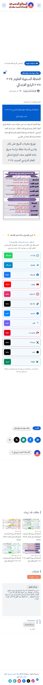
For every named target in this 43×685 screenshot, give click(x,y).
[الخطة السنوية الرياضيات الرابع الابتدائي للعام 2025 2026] (11, 524)
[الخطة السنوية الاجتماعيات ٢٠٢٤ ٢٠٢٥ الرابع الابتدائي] (11, 548)
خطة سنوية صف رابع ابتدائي (30, 73)
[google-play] (14, 681)
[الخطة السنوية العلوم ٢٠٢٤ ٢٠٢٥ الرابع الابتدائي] (31, 548)
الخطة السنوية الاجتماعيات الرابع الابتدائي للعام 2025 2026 (31, 536)
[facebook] (24, 681)
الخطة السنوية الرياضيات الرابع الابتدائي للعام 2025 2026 (12, 536)
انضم (7, 313)
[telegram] (10, 681)
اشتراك (7, 284)
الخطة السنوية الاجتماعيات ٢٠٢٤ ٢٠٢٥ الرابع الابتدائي (12, 559)
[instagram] (33, 681)
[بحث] (4, 5)
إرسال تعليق (33, 587)
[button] (30, 440)
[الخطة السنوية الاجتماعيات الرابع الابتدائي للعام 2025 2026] (31, 524)
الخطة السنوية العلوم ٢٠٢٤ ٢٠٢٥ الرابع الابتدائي (31, 559)
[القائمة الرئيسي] (39, 5)
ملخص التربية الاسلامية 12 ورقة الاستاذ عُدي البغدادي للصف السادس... (13, 63)
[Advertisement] (21, 36)
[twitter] (28, 681)
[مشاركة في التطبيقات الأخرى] (10, 440)
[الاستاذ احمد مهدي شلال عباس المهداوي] (21, 5)
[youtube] (19, 681)
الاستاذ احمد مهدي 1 (29, 91)
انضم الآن (8, 255)
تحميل (7, 362)
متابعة (7, 275)
